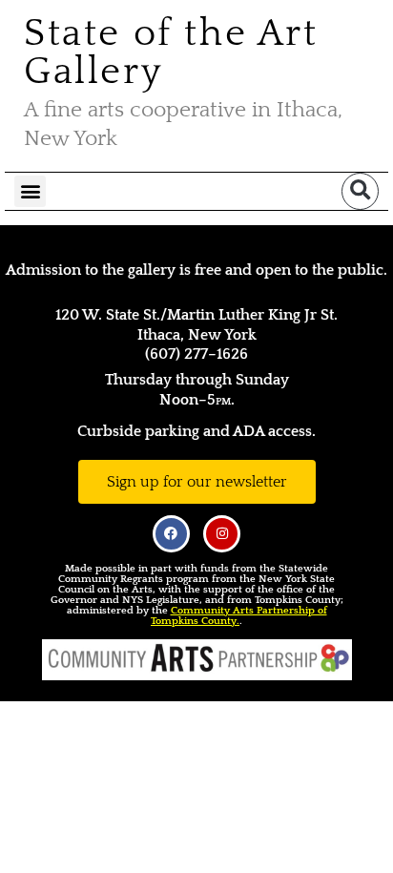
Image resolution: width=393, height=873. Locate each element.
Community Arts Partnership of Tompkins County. (239, 616)
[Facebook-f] (171, 533)
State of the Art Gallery (171, 52)
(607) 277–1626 (196, 354)
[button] (30, 191)
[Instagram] (221, 533)
